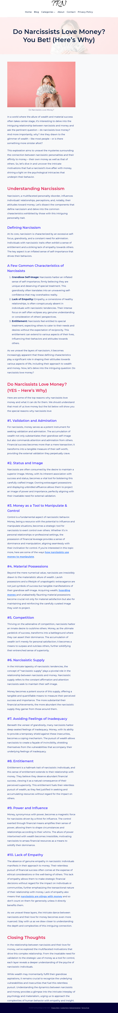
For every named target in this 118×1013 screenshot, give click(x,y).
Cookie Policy (64, 1008)
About (61, 12)
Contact (71, 12)
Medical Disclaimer (75, 1008)
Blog (36, 12)
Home (28, 12)
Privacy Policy (85, 12)
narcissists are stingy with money (41, 896)
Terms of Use (85, 1008)
